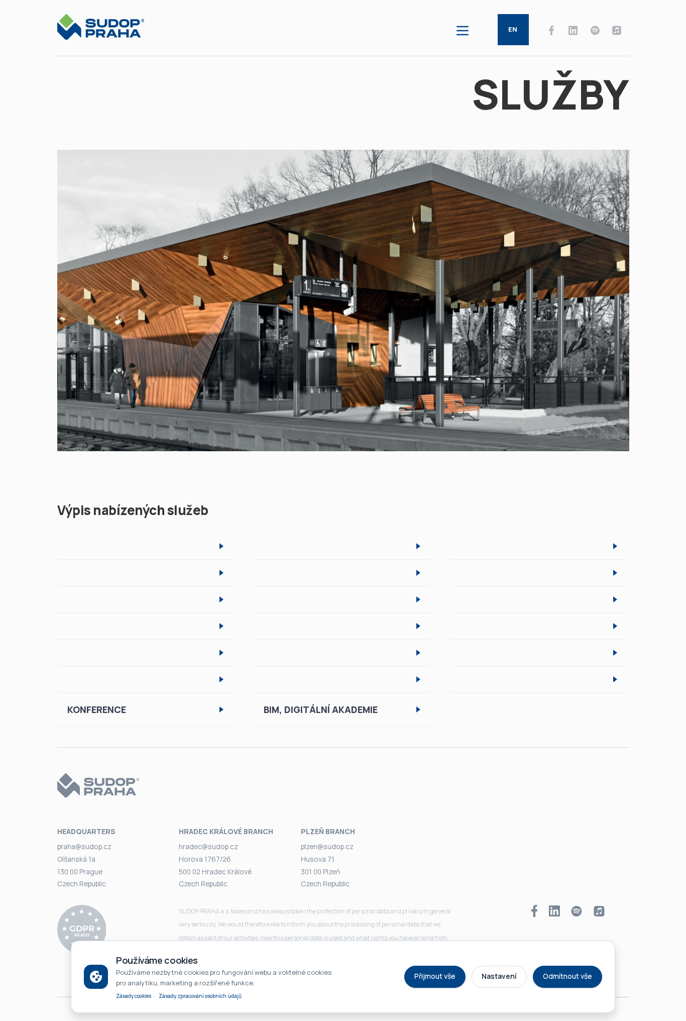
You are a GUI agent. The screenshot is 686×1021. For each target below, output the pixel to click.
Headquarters (86, 831)
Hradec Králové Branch (226, 831)
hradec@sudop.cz (208, 846)
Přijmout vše (434, 976)
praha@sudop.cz (84, 846)
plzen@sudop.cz (327, 846)
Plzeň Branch (328, 831)
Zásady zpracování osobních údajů (200, 995)
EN (512, 29)
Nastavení (499, 976)
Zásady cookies (133, 995)
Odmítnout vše (567, 976)
